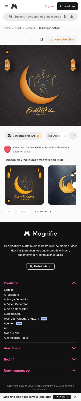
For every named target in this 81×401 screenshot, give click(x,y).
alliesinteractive (21, 151)
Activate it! (62, 396)
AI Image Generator (16, 299)
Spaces (8, 290)
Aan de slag (12, 348)
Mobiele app (11, 333)
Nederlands (40, 266)
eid (9, 211)
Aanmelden (67, 6)
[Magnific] (40, 234)
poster (23, 211)
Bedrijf (9, 359)
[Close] (75, 397)
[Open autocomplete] (8, 16)
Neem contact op (17, 370)
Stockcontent (12, 314)
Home (7, 28)
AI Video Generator (16, 304)
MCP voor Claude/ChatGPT (25, 318)
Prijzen (49, 6)
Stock (18, 28)
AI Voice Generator (16, 309)
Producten (11, 283)
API (6, 328)
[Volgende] (64, 136)
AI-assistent (11, 294)
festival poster (43, 211)
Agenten (12, 323)
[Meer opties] (31, 39)
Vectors (30, 28)
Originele (26, 52)
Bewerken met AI (21, 137)
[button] (41, 266)
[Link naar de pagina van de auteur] (7, 150)
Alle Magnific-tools (16, 338)
